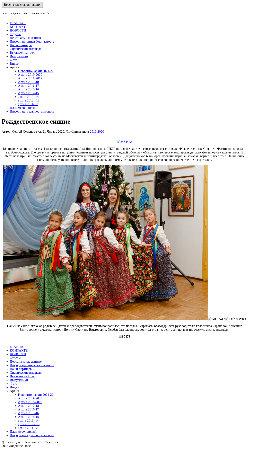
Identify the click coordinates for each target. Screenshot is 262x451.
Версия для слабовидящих (22, 4)
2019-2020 (97, 131)
